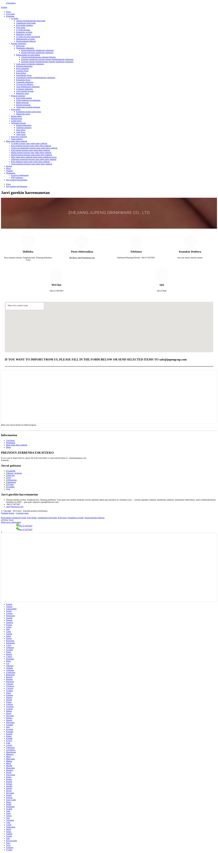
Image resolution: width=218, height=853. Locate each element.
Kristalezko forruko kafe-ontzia (28, 112)
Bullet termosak (22, 103)
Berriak (9, 166)
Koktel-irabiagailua (23, 125)
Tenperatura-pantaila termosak (28, 107)
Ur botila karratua (23, 30)
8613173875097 (25, 526)
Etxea (8, 12)
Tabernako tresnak (18, 123)
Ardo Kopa (20, 132)
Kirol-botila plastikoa (24, 25)
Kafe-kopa (20, 46)
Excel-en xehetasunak (20, 175)
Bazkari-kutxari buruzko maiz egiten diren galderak (31, 155)
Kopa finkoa (21, 73)
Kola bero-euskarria (19, 137)
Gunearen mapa (22, 513)
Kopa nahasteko (22, 68)
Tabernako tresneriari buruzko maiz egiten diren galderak (33, 159)
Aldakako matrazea (24, 128)
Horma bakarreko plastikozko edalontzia (37, 53)
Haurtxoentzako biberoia (26, 41)
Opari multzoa (16, 139)
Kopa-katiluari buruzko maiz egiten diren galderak (31, 146)
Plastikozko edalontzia (25, 48)
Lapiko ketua (16, 121)
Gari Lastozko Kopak (24, 91)
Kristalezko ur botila (24, 32)
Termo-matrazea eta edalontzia (28, 100)
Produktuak (10, 443)
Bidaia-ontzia (16, 116)
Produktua (10, 16)
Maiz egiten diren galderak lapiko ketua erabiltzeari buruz (34, 157)
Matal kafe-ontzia (23, 114)
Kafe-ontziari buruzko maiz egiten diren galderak (30, 150)
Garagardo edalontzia (24, 82)
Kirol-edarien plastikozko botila (13, 518)
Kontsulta (5, 460)
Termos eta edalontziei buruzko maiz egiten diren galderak (34, 148)
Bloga (8, 168)
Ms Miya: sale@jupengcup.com (82, 258)
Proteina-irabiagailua (24, 66)
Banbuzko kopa (22, 93)
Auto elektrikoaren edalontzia (28, 87)
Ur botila (14, 18)
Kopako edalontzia (18, 43)
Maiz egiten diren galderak (16, 141)
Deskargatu (10, 173)
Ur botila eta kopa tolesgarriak (28, 37)
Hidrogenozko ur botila (25, 39)
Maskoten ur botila (23, 34)
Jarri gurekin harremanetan (16, 180)
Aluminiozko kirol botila (26, 23)
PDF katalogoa (17, 178)
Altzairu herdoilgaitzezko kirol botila (30, 21)
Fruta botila (20, 28)
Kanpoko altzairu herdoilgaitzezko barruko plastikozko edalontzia (47, 62)
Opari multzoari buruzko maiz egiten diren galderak (31, 164)
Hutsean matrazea (18, 96)
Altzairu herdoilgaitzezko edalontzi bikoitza (38, 57)
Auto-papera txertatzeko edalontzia (30, 64)
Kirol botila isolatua (24, 98)
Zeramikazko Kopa (24, 75)
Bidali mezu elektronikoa (11, 522)
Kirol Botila (32, 518)
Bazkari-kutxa (16, 118)
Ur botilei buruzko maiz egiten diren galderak (29, 143)
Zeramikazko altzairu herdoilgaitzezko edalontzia (35, 78)
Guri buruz (10, 14)
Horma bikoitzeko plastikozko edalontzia (37, 50)
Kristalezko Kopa (23, 80)
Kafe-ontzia (15, 109)
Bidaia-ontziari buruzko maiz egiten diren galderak (31, 153)
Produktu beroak (7, 513)
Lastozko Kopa (22, 71)
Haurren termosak (23, 105)
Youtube (9, 171)
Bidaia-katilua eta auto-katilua (28, 55)
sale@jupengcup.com (14, 507)
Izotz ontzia (20, 130)
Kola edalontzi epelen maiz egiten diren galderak (30, 162)
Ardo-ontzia (21, 134)
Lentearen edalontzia (24, 89)
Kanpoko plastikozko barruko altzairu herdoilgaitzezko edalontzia (47, 59)
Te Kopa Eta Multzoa (24, 84)
